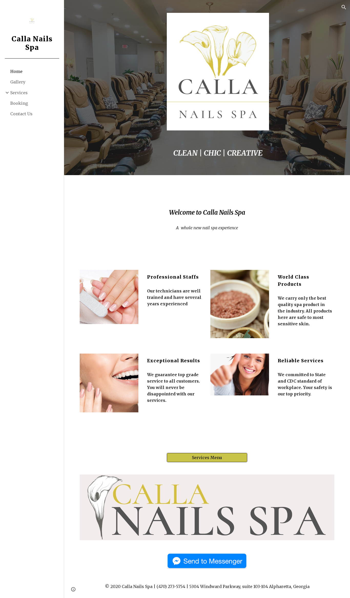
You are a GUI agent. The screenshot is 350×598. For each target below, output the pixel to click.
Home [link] (16, 71)
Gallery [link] (17, 81)
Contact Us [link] (21, 113)
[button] (344, 7)
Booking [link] (19, 103)
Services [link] (19, 92)
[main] (218, 153)
